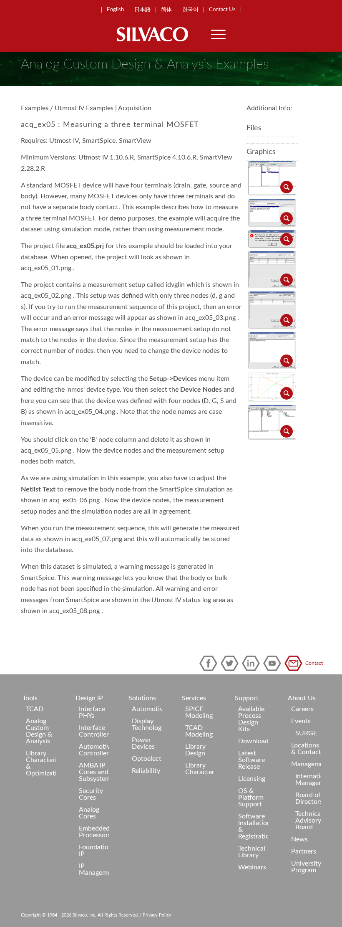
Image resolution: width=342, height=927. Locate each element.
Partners (303, 851)
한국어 (190, 10)
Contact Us (222, 10)
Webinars (252, 867)
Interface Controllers (94, 731)
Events (301, 721)
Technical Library (251, 852)
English (115, 10)
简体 (166, 10)
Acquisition (134, 108)
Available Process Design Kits (251, 719)
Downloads (253, 741)
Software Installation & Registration (253, 826)
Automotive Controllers (94, 750)
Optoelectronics (147, 758)
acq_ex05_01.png (46, 268)
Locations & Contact (306, 748)
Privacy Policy (157, 915)
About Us (302, 698)
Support (247, 698)
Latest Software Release (251, 760)
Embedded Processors (94, 831)
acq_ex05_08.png (74, 611)
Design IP (89, 698)
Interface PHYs (92, 712)
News (299, 839)
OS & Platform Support (251, 798)
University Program (306, 867)
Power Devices (143, 743)
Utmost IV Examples (84, 108)
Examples (34, 108)
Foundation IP (94, 850)
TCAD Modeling (199, 731)
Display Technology (147, 724)
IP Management (94, 869)
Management (306, 764)
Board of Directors (308, 798)
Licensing (251, 778)
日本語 (142, 10)
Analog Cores (89, 813)
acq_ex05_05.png (46, 450)
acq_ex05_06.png (74, 500)
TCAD (34, 709)
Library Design (195, 750)
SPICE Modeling (199, 712)
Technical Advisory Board (308, 820)
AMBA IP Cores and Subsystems (94, 772)
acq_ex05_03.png (210, 317)
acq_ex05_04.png (90, 411)
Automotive (147, 709)
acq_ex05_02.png (46, 295)
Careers (302, 709)
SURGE (306, 733)
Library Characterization (200, 768)
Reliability (146, 770)
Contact (294, 663)
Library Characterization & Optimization (41, 763)
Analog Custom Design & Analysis (39, 731)
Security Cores (91, 794)
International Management (308, 779)
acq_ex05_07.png (97, 539)
